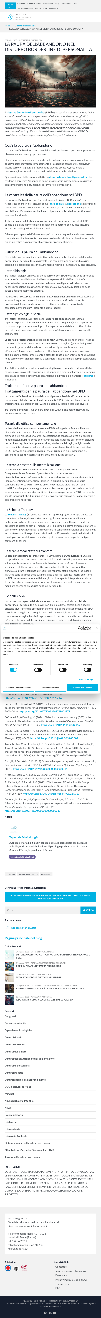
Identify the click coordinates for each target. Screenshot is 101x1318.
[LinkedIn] (50, 1312)
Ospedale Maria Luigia (23, 837)
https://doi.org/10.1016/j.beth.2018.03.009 (54, 738)
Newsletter (53, 8)
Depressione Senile (15, 1023)
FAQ (57, 3)
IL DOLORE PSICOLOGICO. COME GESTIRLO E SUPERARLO (44, 999)
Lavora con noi (41, 8)
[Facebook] (45, 1312)
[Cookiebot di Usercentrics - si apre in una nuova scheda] (79, 628)
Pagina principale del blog (23, 938)
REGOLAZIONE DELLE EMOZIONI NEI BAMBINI (38, 977)
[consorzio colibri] (24, 1268)
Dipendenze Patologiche (18, 1030)
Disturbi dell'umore (15, 1051)
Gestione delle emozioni (28, 874)
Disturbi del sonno (15, 1044)
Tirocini (76, 3)
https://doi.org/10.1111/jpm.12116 (60, 724)
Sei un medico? (10, 5)
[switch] (38, 670)
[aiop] (8, 1268)
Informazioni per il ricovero (70, 1270)
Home (7, 25)
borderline (10, 874)
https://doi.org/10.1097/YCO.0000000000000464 (41, 768)
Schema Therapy (17, 514)
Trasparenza (65, 3)
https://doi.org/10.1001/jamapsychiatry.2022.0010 (51, 793)
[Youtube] (54, 1312)
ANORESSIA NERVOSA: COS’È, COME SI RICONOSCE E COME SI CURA (50, 988)
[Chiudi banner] (97, 628)
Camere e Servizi (34, 3)
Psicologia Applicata (41, 974)
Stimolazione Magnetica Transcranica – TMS (29, 1150)
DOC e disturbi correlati (18, 1086)
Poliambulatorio (14, 1114)
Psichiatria (11, 1121)
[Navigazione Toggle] (92, 16)
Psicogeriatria (12, 1129)
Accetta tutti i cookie (82, 688)
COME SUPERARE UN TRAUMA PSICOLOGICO (38, 966)
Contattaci (61, 1266)
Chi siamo (21, 3)
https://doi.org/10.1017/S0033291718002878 (44, 711)
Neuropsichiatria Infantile (19, 1100)
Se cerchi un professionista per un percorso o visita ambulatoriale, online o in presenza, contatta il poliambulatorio (50, 897)
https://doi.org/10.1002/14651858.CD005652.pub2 (33, 698)
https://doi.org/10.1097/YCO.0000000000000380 (32, 810)
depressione (74, 203)
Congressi (10, 1016)
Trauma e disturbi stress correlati (48, 963)
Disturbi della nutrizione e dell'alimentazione (54, 985)
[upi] (16, 1268)
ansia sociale (57, 203)
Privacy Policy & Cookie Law (71, 1279)
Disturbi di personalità (25, 25)
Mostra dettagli (86, 679)
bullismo (88, 375)
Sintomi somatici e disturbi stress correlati (28, 1143)
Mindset (9, 1093)
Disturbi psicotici (14, 1072)
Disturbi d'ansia (13, 1037)
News (8, 1107)
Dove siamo (48, 3)
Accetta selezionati (50, 688)
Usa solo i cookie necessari (18, 688)
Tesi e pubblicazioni (25, 8)
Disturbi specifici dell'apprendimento (25, 1079)
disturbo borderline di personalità (26, 112)
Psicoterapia (46, 874)
